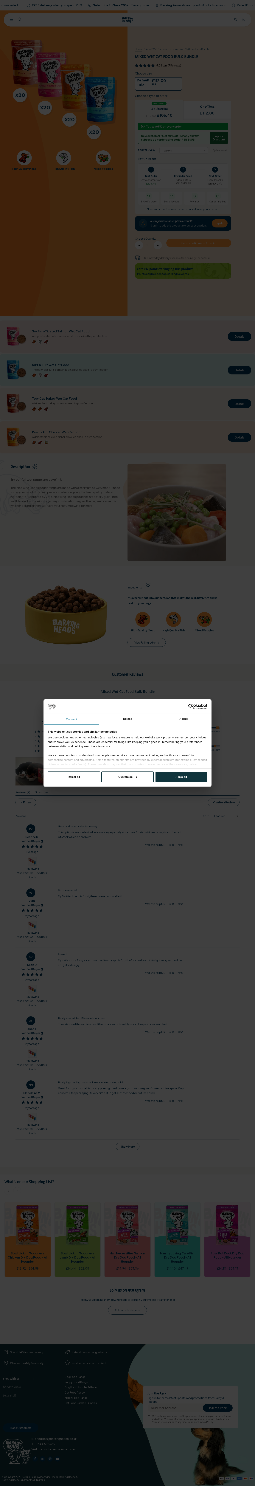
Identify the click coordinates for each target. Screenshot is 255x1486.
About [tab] (183, 718)
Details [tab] (127, 718)
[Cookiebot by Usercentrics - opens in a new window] (191, 706)
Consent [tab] (71, 719)
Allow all (181, 776)
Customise (125, 776)
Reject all (74, 776)
